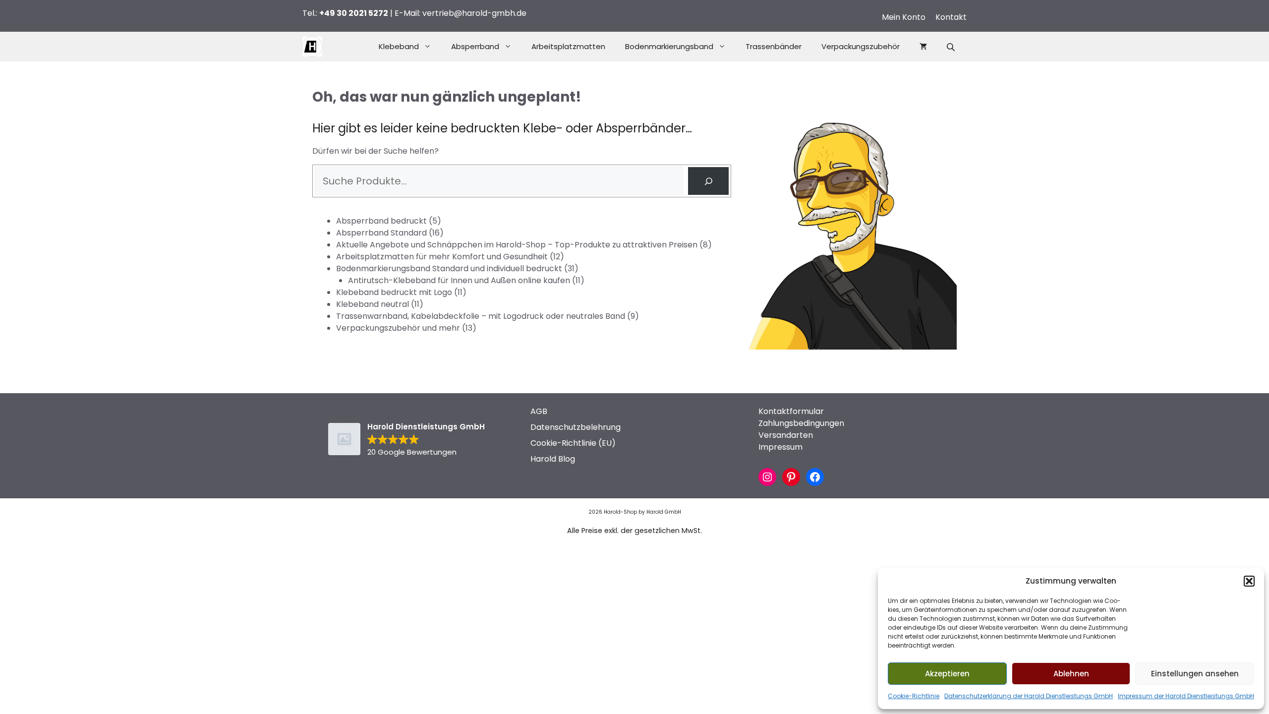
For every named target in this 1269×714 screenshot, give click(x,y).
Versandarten (785, 435)
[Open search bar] (952, 47)
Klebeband (399, 46)
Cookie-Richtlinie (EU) (573, 443)
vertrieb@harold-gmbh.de (474, 13)
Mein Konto (903, 17)
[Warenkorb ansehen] (923, 46)
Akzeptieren (947, 673)
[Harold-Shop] (312, 46)
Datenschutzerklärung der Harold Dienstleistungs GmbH (1028, 696)
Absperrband (475, 46)
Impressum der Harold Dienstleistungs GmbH (1186, 696)
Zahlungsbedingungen (801, 423)
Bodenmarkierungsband (669, 46)
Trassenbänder (774, 46)
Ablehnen (1071, 673)
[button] (1249, 581)
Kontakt (951, 17)
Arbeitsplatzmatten (568, 46)
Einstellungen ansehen (1195, 673)
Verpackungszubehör (860, 46)
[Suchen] (708, 181)
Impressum (780, 447)
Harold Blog (552, 459)
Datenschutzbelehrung (575, 427)
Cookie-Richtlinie (913, 696)
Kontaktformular (791, 411)
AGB (538, 411)
